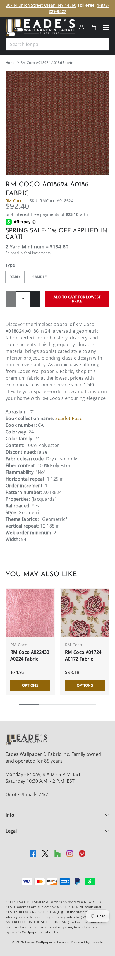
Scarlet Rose (68, 418)
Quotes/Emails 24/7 (27, 794)
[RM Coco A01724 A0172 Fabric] (85, 613)
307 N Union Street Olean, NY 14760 (41, 5)
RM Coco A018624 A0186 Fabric (47, 62)
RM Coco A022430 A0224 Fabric (29, 655)
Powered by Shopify (87, 942)
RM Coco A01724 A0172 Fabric (83, 655)
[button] (94, 27)
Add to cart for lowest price (77, 299)
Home (10, 62)
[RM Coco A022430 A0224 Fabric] (30, 613)
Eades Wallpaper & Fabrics (47, 942)
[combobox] (57, 44)
